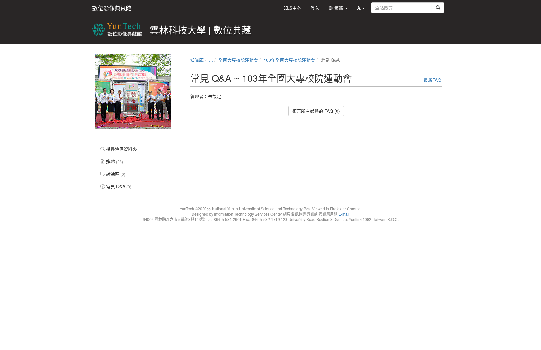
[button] (361, 8)
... (211, 60)
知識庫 (197, 60)
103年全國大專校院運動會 (289, 60)
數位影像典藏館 (111, 8)
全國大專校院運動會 (238, 60)
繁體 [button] (338, 8)
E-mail (343, 214)
